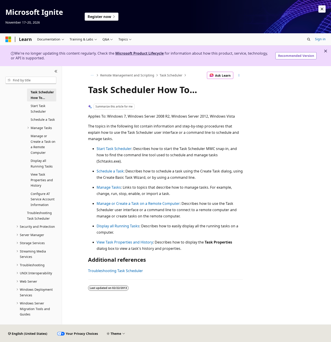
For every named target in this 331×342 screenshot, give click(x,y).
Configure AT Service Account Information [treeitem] (42, 199)
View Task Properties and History (125, 242)
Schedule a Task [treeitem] (43, 119)
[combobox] (30, 80)
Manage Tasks (109, 187)
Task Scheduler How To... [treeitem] (42, 95)
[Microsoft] (8, 39)
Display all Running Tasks (118, 226)
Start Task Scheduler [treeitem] (38, 109)
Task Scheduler (171, 75)
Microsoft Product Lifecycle (139, 53)
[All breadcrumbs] (92, 75)
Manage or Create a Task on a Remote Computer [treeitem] (43, 144)
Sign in (320, 39)
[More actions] (239, 75)
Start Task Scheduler (114, 148)
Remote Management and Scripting (127, 75)
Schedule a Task (110, 171)
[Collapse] (56, 71)
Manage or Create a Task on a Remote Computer (138, 203)
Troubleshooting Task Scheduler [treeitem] (39, 216)
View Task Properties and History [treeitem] (42, 180)
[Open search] (308, 39)
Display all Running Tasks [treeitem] (42, 163)
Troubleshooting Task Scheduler (115, 270)
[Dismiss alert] (322, 9)
